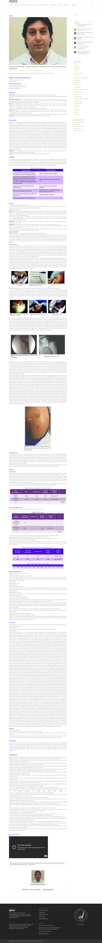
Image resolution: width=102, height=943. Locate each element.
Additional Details (78, 101)
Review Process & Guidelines (81, 89)
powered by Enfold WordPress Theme (35, 941)
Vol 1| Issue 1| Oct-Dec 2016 (28, 70)
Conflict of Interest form (79, 126)
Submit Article (77, 84)
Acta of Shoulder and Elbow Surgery (20, 941)
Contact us (76, 112)
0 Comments (18, 70)
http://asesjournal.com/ (14, 914)
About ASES (76, 66)
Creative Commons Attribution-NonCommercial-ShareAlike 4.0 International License (20, 916)
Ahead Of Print (77, 110)
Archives (75, 107)
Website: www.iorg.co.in (44, 933)
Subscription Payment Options (81, 78)
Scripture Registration (78, 130)
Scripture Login (77, 128)
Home (75, 64)
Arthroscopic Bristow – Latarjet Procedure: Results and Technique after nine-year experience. (37, 67)
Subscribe (77, 75)
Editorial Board (77, 80)
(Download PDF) (48, 889)
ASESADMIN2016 (38, 70)
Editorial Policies (78, 82)
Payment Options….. (79, 103)
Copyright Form (77, 124)
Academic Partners (79, 73)
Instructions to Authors (78, 91)
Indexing (76, 70)
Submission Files (78, 96)
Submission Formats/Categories (81, 98)
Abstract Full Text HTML (31, 889)
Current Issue (77, 105)
